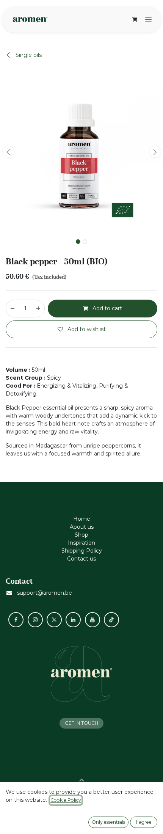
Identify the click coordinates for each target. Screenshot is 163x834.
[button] (8, 152)
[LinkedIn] (73, 619)
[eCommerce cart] (134, 19)
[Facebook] (16, 619)
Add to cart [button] (106, 308)
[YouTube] (92, 619)
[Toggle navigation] (148, 19)
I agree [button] (144, 822)
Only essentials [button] (108, 822)
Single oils (28, 55)
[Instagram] (35, 619)
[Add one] (39, 308)
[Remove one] (12, 308)
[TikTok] (111, 619)
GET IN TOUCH (81, 723)
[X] (54, 619)
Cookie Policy (65, 800)
